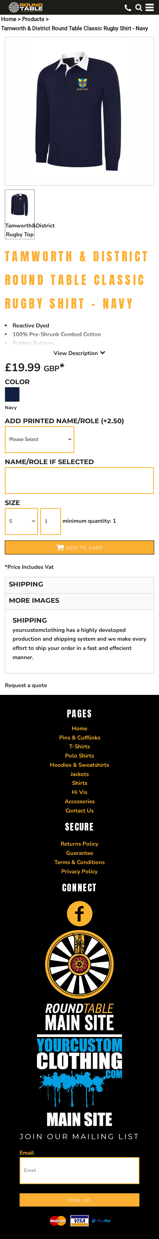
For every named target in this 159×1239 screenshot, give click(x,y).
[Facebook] (79, 913)
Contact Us (79, 810)
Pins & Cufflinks (79, 737)
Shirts (79, 783)
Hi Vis (79, 792)
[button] (138, 7)
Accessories (80, 801)
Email (27, 1152)
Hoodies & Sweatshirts (79, 765)
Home (8, 19)
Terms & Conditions (79, 862)
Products (33, 19)
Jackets (80, 774)
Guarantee (79, 853)
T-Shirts (79, 746)
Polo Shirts (79, 755)
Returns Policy (79, 844)
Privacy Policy (79, 871)
